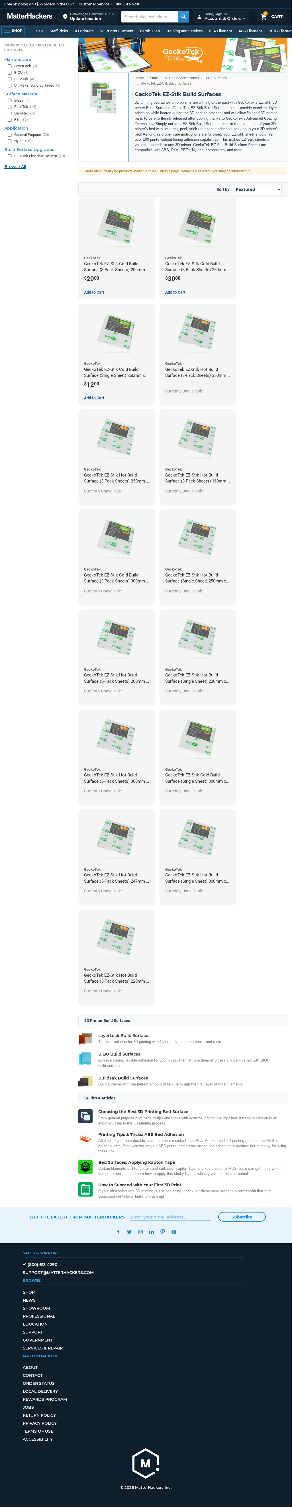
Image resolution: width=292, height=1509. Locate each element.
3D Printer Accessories (181, 78)
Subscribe (242, 1217)
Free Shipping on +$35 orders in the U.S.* (39, 4)
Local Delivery (40, 1391)
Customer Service (94, 4)
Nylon (23, 141)
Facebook (118, 1232)
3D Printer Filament (117, 31)
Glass (22, 100)
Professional (39, 1316)
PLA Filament (220, 31)
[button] (88, 17)
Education (35, 1324)
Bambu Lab (150, 31)
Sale (39, 31)
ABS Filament (250, 31)
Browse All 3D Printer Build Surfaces (34, 47)
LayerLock (25, 66)
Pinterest (163, 1232)
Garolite (24, 113)
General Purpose (31, 134)
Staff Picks (59, 31)
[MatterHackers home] (30, 16)
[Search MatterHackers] (183, 17)
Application (16, 128)
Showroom (36, 1308)
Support (33, 1332)
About (30, 1367)
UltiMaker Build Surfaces (37, 85)
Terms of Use (38, 1431)
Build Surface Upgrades (29, 149)
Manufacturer (18, 59)
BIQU (21, 72)
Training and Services (184, 31)
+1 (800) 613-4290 (125, 4)
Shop (29, 1292)
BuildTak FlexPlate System (39, 156)
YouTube (174, 1232)
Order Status (39, 1383)
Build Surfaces (216, 78)
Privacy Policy (40, 1423)
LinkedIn (151, 1232)
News (29, 1300)
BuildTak (25, 79)
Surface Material (21, 94)
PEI (21, 119)
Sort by (223, 189)
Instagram (140, 1232)
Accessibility (38, 1439)
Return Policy (39, 1415)
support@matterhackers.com (58, 1272)
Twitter (129, 1232)
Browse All (15, 166)
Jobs (28, 1407)
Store (154, 78)
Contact (32, 1375)
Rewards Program (45, 1399)
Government (37, 1340)
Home (139, 78)
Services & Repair (43, 1348)
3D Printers (83, 31)
